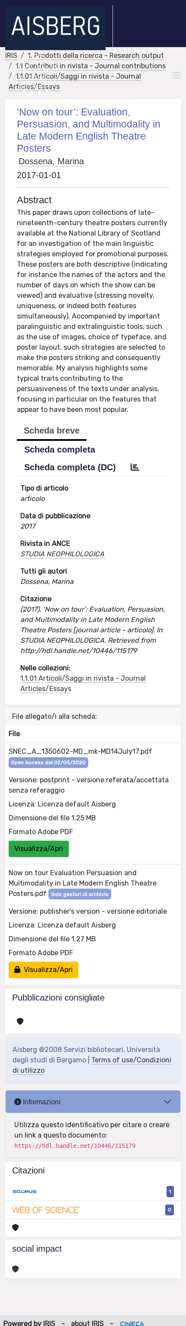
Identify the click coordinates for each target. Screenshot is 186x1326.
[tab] (135, 467)
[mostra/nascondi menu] (177, 75)
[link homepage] (59, 28)
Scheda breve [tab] (52, 430)
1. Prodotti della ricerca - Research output (96, 55)
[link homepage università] (35, 75)
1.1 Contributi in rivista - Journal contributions (91, 66)
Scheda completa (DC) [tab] (70, 467)
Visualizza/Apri (38, 849)
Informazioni (41, 1102)
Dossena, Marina (51, 161)
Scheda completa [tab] (59, 449)
